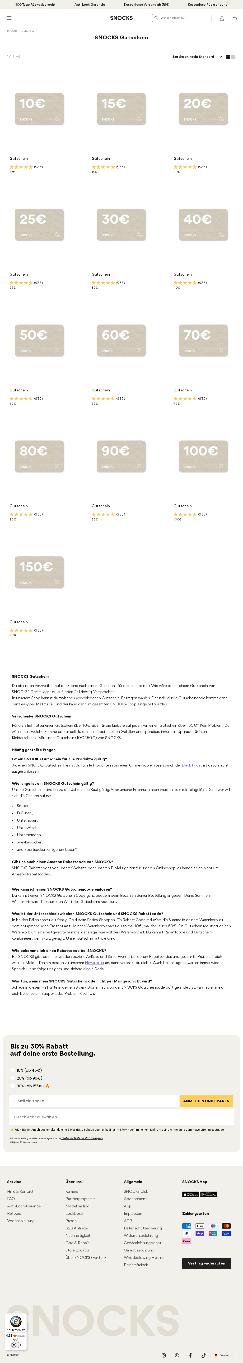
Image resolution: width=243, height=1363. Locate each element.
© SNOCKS (13, 1355)
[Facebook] (190, 1355)
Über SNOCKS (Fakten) (85, 1258)
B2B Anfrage (76, 1228)
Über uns (73, 1182)
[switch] (16, 1345)
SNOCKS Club (136, 1192)
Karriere (71, 1192)
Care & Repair (77, 1243)
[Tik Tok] (203, 1355)
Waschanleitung (21, 1221)
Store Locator (77, 1250)
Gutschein (18, 159)
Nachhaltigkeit (77, 1236)
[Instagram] (164, 1355)
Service (14, 1182)
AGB (128, 1221)
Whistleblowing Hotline (144, 1258)
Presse (71, 1221)
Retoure (14, 1214)
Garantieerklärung (139, 1250)
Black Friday (192, 765)
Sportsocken (35, 850)
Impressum (133, 1214)
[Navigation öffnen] (8, 17)
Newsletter (94, 963)
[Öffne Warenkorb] (234, 18)
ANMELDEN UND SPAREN (206, 1101)
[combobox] (120, 1117)
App (127, 1206)
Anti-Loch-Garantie (24, 1206)
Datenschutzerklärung (143, 1228)
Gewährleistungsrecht (142, 1243)
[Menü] (24, 1316)
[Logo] (121, 18)
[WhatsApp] (177, 1355)
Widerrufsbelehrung (141, 1236)
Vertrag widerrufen (206, 1263)
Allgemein (133, 1182)
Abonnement (135, 1199)
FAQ (11, 1199)
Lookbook (74, 1214)
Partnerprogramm (80, 1199)
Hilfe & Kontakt (20, 1192)
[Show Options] (228, 1117)
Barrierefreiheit (136, 1265)
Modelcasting (77, 1206)
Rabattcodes (39, 868)
